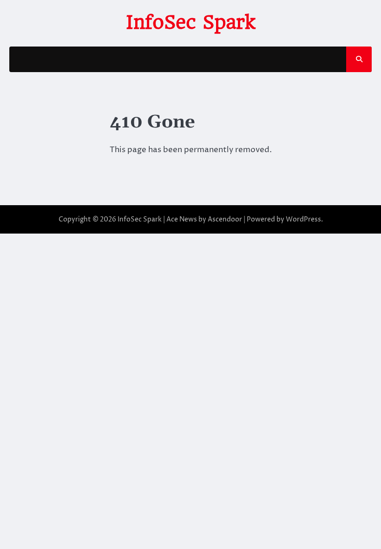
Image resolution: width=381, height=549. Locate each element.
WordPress (303, 219)
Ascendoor (225, 219)
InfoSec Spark (190, 22)
